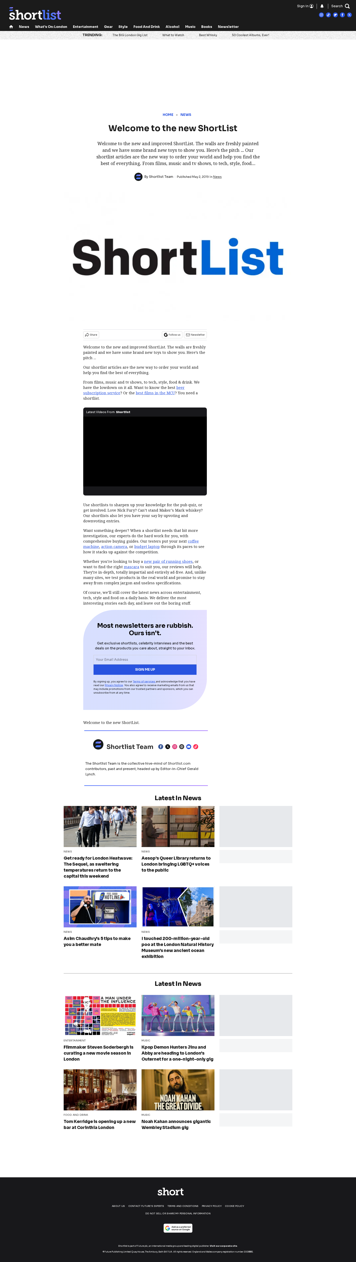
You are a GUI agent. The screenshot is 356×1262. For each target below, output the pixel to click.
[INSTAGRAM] (175, 746)
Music (190, 27)
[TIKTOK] (196, 746)
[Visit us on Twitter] (349, 14)
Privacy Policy (212, 1206)
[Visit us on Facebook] (342, 14)
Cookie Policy (234, 1206)
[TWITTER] (168, 746)
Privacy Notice (114, 685)
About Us (118, 1206)
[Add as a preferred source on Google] (178, 1228)
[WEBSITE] (182, 746)
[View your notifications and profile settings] (322, 6)
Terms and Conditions (183, 1206)
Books (206, 27)
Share (93, 334)
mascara (131, 566)
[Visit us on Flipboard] (335, 14)
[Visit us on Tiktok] (328, 14)
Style (123, 27)
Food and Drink (147, 27)
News (24, 27)
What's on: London (51, 27)
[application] (145, 451)
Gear (108, 27)
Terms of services (144, 681)
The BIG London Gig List (130, 35)
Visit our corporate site (223, 1246)
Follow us (174, 334)
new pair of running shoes (168, 561)
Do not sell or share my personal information (178, 1213)
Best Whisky (208, 35)
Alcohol (172, 27)
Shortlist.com (179, 763)
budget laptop (147, 546)
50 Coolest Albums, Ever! (250, 35)
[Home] (11, 27)
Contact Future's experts (146, 1206)
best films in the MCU (155, 392)
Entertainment (85, 27)
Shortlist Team (161, 177)
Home (168, 115)
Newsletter (228, 27)
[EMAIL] (189, 746)
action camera (114, 546)
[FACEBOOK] (161, 746)
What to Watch (173, 35)
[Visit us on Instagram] (321, 14)
